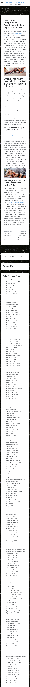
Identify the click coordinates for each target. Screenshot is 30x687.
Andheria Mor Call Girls (12, 333)
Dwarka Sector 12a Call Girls (13, 678)
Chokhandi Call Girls (11, 573)
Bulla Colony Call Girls (12, 526)
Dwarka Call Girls (10, 666)
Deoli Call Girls (10, 627)
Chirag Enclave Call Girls (12, 565)
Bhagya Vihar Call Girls (12, 481)
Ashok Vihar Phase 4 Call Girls (14, 370)
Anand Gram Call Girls (12, 320)
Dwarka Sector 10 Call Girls (13, 672)
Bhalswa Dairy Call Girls (12, 489)
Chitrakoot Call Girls (11, 569)
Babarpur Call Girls (11, 405)
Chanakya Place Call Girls (12, 534)
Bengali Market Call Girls (12, 473)
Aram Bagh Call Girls (11, 347)
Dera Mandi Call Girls (11, 631)
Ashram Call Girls (10, 376)
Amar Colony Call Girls (12, 312)
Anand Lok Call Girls (11, 322)
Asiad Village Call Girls (12, 378)
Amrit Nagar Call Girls (11, 316)
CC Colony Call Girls (11, 530)
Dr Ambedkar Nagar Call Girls (13, 662)
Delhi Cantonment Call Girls (13, 623)
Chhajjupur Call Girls (11, 555)
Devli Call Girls (10, 637)
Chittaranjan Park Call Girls (13, 571)
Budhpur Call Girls (10, 524)
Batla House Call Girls (11, 456)
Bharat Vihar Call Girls (11, 495)
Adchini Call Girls (10, 287)
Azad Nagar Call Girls (11, 390)
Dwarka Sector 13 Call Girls (13, 681)
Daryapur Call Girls (11, 602)
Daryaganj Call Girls (11, 600)
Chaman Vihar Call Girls (12, 532)
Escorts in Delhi (15, 2)
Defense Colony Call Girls (12, 619)
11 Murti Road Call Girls (12, 279)
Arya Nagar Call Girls (11, 353)
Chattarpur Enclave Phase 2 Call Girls (15, 551)
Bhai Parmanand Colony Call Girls (14, 483)
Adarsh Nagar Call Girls (12, 283)
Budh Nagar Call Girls (11, 518)
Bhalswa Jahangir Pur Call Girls (14, 491)
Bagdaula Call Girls (11, 419)
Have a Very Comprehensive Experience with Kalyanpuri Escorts (21, 236)
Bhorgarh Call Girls (11, 506)
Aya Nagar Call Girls (11, 386)
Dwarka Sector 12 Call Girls (13, 676)
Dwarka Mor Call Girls (11, 668)
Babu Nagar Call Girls (11, 407)
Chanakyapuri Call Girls (12, 536)
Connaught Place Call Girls (13, 582)
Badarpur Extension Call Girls (13, 411)
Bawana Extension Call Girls (13, 460)
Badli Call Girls (10, 415)
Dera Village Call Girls (11, 633)
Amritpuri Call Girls (11, 318)
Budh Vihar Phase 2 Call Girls (13, 522)
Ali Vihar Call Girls (11, 306)
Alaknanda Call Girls (11, 302)
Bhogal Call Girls (10, 503)
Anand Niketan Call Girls (12, 324)
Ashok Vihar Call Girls (11, 361)
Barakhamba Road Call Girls (13, 450)
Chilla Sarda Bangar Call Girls (13, 561)
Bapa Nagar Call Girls (11, 448)
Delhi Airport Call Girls (12, 621)
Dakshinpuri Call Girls (11, 596)
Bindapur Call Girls (11, 510)
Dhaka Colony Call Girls (12, 639)
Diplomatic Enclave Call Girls (13, 660)
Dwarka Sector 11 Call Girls (13, 674)
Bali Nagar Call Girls (11, 438)
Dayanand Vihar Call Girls (12, 613)
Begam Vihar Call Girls (12, 466)
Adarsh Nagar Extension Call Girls (14, 285)
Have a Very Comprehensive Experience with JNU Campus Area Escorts (8, 237)
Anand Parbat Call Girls (12, 326)
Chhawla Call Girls (10, 559)
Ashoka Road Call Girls (12, 374)
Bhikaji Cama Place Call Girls (13, 501)
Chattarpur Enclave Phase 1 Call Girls (15, 549)
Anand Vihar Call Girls (11, 328)
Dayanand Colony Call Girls (13, 611)
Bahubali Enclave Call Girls (13, 423)
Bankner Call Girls (10, 446)
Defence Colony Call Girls (12, 615)
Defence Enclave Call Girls (13, 617)
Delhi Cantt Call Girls (11, 625)
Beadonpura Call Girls (11, 464)
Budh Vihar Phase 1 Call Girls (13, 520)
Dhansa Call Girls (10, 643)
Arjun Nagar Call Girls (11, 351)
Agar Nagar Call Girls (11, 291)
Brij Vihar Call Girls (11, 514)
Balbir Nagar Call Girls (11, 436)
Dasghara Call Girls (11, 604)
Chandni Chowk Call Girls (12, 545)
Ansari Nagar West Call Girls (13, 341)
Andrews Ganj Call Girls (12, 335)
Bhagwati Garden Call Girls (13, 477)
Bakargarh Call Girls (11, 427)
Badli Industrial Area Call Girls (13, 417)
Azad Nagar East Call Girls (12, 392)
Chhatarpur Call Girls (11, 557)
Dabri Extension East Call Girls (14, 592)
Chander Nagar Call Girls (12, 541)
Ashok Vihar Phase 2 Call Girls (14, 366)
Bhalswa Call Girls (10, 487)
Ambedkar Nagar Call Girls (13, 314)
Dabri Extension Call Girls (12, 590)
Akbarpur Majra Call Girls (12, 298)
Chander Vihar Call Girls (12, 543)
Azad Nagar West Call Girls (13, 394)
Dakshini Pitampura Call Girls (13, 594)
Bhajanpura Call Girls (11, 485)
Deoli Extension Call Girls (12, 629)
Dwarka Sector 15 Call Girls (13, 685)
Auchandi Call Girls (11, 384)
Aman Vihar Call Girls (11, 310)
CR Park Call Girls (10, 584)
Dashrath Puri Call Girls (12, 606)
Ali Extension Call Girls (12, 304)
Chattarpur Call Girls (11, 547)
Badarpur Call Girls (11, 409)
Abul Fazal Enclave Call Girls (13, 281)
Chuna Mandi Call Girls (12, 575)
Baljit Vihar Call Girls (11, 442)
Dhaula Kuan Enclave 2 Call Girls (14, 654)
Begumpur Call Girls (11, 468)
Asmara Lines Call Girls (12, 380)
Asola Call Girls (10, 382)
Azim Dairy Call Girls (11, 398)
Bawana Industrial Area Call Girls (14, 462)
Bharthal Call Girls (10, 497)
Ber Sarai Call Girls (11, 475)
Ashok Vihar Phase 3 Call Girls (14, 368)
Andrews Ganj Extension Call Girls (15, 337)
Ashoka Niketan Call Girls (12, 372)
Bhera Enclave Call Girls (12, 499)
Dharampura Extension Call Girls (14, 648)
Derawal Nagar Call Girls (12, 635)
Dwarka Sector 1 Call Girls (12, 670)
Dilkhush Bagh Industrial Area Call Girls (16, 656)
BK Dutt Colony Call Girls (12, 512)
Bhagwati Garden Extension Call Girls (15, 479)
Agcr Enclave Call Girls (12, 294)
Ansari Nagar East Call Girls (13, 339)
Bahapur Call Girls (10, 421)
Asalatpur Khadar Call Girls (13, 355)
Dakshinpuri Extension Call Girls (14, 598)
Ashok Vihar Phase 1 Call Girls (14, 364)
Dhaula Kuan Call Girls (12, 650)
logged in (12, 256)
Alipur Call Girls (10, 308)
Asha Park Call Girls (11, 357)
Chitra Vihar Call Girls (11, 567)
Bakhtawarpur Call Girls (12, 429)
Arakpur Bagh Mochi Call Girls (14, 345)
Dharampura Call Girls (11, 645)
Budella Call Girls (10, 516)
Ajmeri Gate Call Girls (11, 296)
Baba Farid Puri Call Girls (12, 403)
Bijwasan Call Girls (11, 508)
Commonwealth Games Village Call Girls (16, 580)
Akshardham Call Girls (11, 300)
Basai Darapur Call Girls (12, 452)
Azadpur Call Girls (10, 396)
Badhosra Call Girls (11, 413)
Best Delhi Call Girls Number (16, 202)
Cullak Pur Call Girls (11, 586)
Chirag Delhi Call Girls (11, 563)
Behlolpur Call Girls (11, 471)
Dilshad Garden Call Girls (12, 658)
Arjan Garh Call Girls (11, 349)
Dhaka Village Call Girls (12, 641)
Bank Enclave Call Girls (12, 444)
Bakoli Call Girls (10, 434)
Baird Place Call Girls (11, 425)
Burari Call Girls (10, 528)
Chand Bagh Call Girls (11, 538)
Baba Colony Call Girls (12, 401)
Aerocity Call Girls (10, 289)
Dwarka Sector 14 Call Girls (13, 683)
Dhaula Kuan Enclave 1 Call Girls (14, 652)
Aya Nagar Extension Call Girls (14, 388)
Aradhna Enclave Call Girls (13, 343)
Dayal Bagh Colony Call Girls (13, 608)
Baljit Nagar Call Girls (11, 440)
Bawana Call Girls (10, 458)
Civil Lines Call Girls (11, 578)
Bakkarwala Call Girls (11, 431)
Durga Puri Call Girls (11, 664)
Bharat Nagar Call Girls (12, 493)
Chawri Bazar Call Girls (12, 553)
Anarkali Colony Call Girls (12, 331)
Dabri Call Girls (10, 588)
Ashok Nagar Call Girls (12, 359)
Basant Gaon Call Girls (11, 454)
